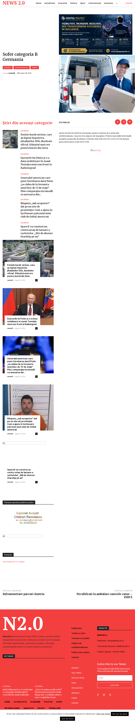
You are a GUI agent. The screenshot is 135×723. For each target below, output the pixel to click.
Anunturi (7, 67)
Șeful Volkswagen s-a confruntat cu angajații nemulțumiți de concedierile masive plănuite (18, 692)
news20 (11, 73)
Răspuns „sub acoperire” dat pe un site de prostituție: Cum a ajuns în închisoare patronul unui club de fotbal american (36, 210)
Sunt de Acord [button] (67, 719)
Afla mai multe (103, 714)
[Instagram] (104, 695)
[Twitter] (123, 122)
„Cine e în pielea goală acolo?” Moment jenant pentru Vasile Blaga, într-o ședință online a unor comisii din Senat (48, 693)
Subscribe (114, 685)
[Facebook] (117, 122)
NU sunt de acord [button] (119, 714)
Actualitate (25, 131)
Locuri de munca (21, 67)
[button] (129, 3)
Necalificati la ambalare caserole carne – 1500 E (104, 595)
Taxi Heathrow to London (14, 561)
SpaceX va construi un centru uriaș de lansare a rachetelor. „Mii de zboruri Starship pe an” (21, 473)
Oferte (34, 67)
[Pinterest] (129, 122)
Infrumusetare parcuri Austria (23, 594)
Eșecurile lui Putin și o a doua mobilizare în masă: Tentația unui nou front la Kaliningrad (22, 321)
